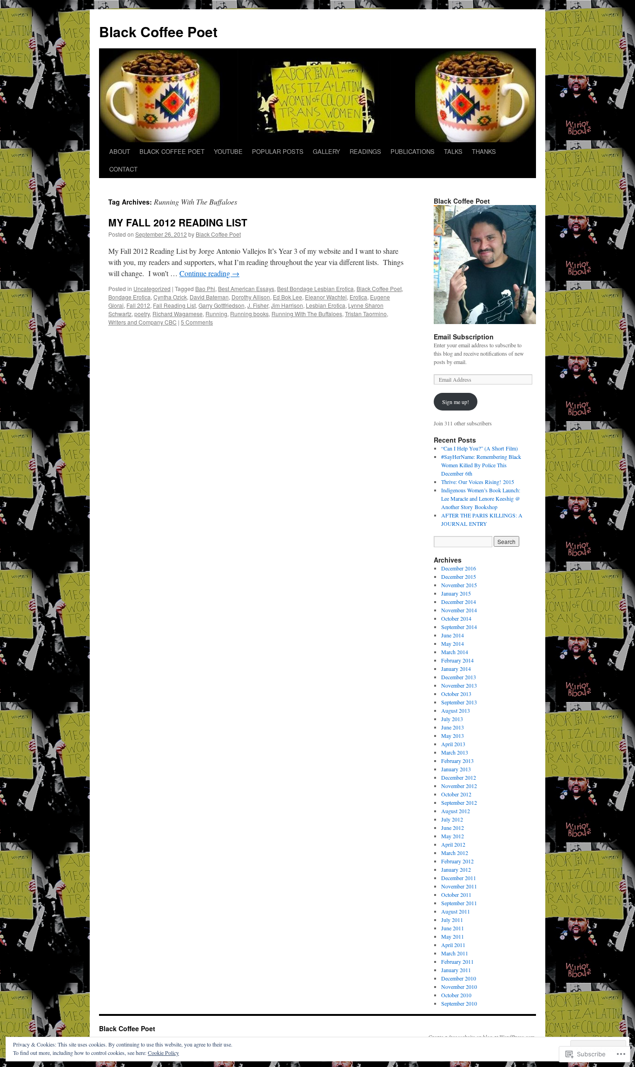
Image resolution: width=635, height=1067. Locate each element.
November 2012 (459, 785)
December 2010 (458, 978)
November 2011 (459, 886)
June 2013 (452, 727)
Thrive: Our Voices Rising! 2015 (477, 481)
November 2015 (459, 585)
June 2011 (452, 928)
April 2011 (453, 944)
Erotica (358, 297)
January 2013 (456, 769)
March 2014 (454, 652)
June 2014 (452, 635)
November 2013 (459, 685)
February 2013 (457, 760)
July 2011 (452, 919)
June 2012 (452, 827)
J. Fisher (257, 305)
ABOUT (119, 151)
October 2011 (456, 894)
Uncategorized (152, 288)
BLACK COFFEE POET (172, 151)
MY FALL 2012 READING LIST (177, 222)
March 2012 (454, 852)
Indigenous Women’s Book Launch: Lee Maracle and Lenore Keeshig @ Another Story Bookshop (480, 498)
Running (216, 314)
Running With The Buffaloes (306, 314)
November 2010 (459, 986)
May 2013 (452, 735)
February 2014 (457, 660)
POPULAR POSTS (278, 151)
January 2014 (456, 668)
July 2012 (452, 819)
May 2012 (452, 836)
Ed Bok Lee (287, 297)
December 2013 (458, 677)
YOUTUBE (228, 151)
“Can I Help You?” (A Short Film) (479, 448)
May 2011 (452, 936)
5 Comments (197, 322)
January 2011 (456, 970)
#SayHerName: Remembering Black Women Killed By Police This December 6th (481, 465)
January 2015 (456, 593)
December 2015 (458, 576)
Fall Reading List (174, 305)
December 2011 (458, 877)
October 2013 (456, 693)
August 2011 (455, 911)
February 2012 (457, 861)
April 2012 (453, 844)
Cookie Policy (163, 1052)
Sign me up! (455, 401)
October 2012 (456, 794)
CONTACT (123, 169)
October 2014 (456, 618)
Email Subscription (464, 336)
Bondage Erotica (129, 297)
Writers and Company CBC (142, 322)
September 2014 (459, 626)
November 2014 (459, 610)
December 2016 (458, 568)
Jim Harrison (287, 305)
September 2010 (459, 1003)
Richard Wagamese (177, 314)
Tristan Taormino (366, 314)
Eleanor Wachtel (326, 297)
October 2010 (456, 995)
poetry (142, 314)
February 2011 (457, 961)
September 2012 (459, 802)
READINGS (365, 151)
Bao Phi (205, 288)
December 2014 (458, 601)
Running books (249, 314)
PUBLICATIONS (412, 151)
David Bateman (209, 297)
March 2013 (454, 752)
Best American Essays (246, 288)
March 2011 (454, 953)
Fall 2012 (138, 305)
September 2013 (459, 702)
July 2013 (452, 718)
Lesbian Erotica (325, 305)
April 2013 (453, 744)
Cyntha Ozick (170, 297)
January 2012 (456, 869)
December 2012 (458, 777)
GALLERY (326, 151)
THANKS (484, 151)
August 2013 (455, 710)
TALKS (453, 151)
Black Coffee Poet (158, 31)
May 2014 (452, 643)
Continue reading (209, 273)
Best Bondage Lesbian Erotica (315, 288)
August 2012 (455, 811)
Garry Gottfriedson (221, 305)
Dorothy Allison (251, 297)
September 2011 (459, 903)
